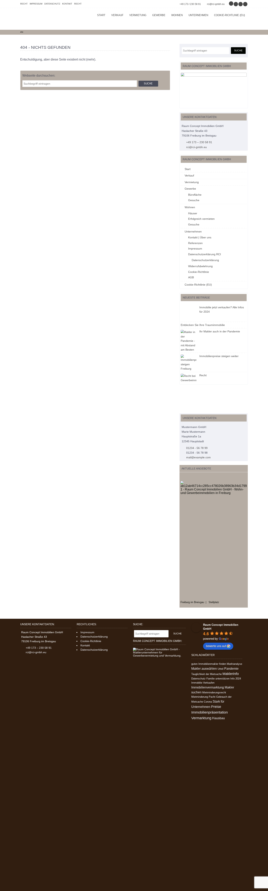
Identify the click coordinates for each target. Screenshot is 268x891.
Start (101, 15)
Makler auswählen (204, 668)
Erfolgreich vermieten (201, 218)
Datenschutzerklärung (205, 260)
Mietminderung (199, 696)
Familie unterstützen (218, 678)
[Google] (231, 4)
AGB (191, 277)
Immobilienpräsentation (209, 712)
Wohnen (177, 15)
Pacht (212, 696)
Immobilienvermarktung (207, 687)
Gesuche (193, 200)
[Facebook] (236, 4)
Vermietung (137, 15)
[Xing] (240, 4)
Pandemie (231, 668)
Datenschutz (52, 4)
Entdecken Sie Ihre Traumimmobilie (203, 325)
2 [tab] (185, 476)
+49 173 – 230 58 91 (199, 142)
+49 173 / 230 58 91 (190, 4)
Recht (24, 4)
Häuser (192, 213)
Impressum (36, 4)
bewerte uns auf (216, 646)
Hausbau (218, 718)
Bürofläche (194, 194)
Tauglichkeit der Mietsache (206, 674)
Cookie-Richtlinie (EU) (229, 15)
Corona (208, 701)
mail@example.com (198, 457)
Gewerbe (158, 15)
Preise (216, 707)
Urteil (220, 668)
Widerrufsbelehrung (200, 266)
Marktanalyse (234, 663)
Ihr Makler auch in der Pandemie (219, 331)
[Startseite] (49, 19)
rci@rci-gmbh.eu (216, 4)
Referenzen (195, 243)
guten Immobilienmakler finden (208, 663)
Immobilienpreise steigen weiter (219, 356)
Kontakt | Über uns (199, 237)
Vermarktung (201, 718)
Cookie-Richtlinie (198, 271)
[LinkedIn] (245, 4)
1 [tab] (181, 476)
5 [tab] (198, 476)
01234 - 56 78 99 (197, 448)
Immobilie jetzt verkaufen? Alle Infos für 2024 (221, 309)
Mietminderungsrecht (214, 692)
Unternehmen (198, 15)
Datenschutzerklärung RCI (204, 254)
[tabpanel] (214, 542)
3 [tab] (189, 476)
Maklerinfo (230, 674)
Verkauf (117, 15)
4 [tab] (193, 476)
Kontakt (67, 4)
